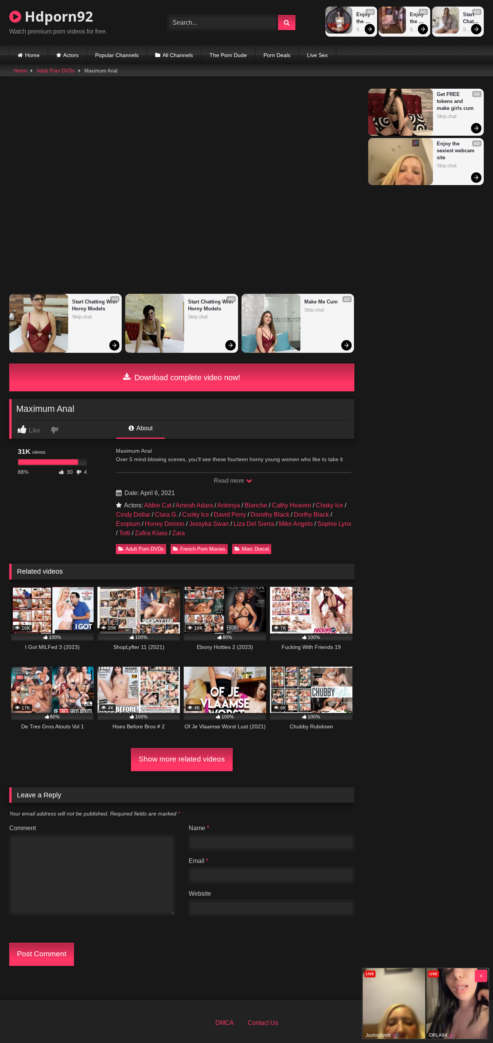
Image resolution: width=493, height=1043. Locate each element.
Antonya (228, 505)
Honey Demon (164, 524)
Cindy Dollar (133, 514)
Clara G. (166, 514)
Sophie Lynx (334, 524)
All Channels (178, 55)
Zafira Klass (151, 533)
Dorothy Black (270, 514)
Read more (229, 480)
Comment (22, 828)
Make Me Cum (321, 302)
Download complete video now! (186, 377)
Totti (124, 533)
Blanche (256, 505)
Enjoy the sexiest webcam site (364, 18)
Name (199, 828)
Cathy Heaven (291, 505)
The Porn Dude (228, 55)
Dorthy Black (311, 514)
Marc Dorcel (255, 549)
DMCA (224, 1022)
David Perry (230, 514)
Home (32, 55)
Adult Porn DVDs (56, 71)
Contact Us (263, 1022)
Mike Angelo (296, 524)
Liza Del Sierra (253, 524)
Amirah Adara (194, 505)
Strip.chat (82, 317)
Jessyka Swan (209, 524)
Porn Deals (276, 55)
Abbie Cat (157, 505)
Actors (71, 55)
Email (198, 861)
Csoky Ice (195, 514)
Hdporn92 (57, 16)
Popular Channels (117, 55)
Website (200, 893)
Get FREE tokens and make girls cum (455, 101)
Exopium (128, 524)
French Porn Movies (202, 549)
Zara (178, 533)
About (144, 428)
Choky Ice (329, 505)
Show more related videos (182, 759)
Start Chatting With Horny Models (471, 18)
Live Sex (317, 55)
